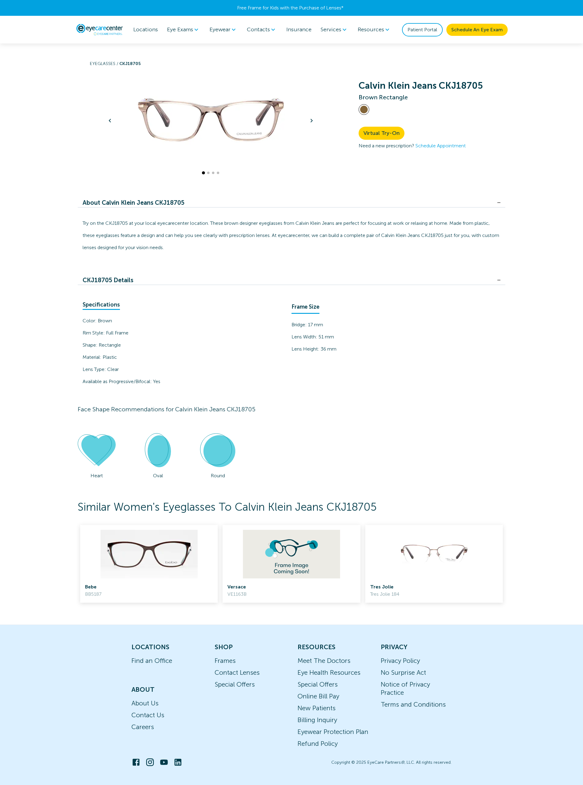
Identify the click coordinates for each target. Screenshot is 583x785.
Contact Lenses (237, 672)
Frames (225, 660)
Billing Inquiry (317, 720)
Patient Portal (422, 30)
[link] (149, 564)
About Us (145, 703)
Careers (142, 727)
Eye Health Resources (329, 672)
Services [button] (331, 29)
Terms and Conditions (413, 704)
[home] (99, 29)
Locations (145, 29)
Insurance (299, 29)
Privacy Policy (400, 660)
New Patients (317, 708)
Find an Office (151, 660)
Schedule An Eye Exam (477, 30)
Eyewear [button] (220, 29)
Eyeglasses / (104, 63)
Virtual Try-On (381, 133)
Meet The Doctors (324, 660)
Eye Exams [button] (180, 29)
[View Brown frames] (364, 109)
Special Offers (235, 684)
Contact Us (147, 715)
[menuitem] (183, 30)
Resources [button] (371, 29)
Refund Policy (318, 743)
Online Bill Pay (318, 696)
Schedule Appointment (440, 146)
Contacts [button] (258, 29)
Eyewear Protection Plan (333, 731)
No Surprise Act (403, 672)
